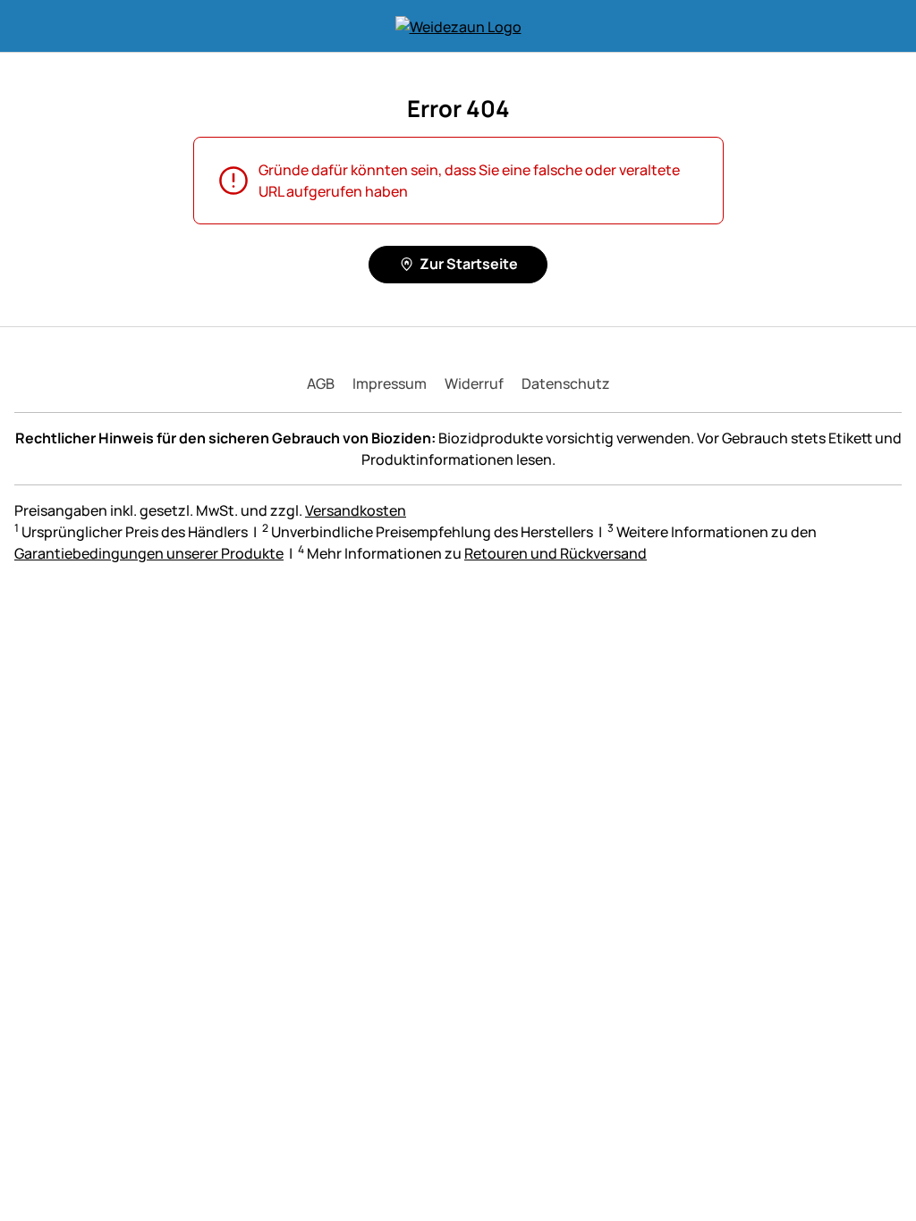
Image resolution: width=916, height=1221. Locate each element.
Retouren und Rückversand (555, 553)
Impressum (389, 383)
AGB (321, 383)
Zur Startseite (469, 264)
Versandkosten (355, 510)
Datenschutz (566, 383)
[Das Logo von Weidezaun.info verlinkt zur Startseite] (458, 26)
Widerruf (474, 383)
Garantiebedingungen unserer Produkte (149, 553)
